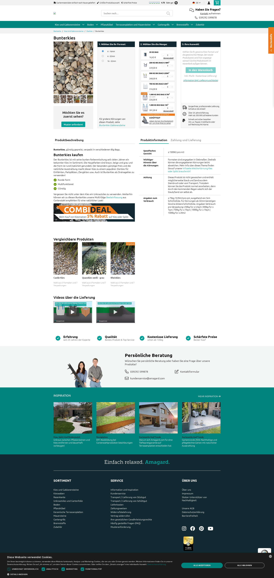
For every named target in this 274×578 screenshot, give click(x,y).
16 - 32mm (111, 61)
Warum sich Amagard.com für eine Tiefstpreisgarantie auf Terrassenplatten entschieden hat (156, 442)
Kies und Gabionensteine (73, 31)
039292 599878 (208, 17)
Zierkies (89, 31)
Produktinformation (154, 140)
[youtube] (210, 528)
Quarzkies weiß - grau (93, 277)
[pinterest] (201, 528)
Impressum (187, 493)
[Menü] (269, 550)
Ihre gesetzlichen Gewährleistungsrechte (131, 519)
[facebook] (192, 528)
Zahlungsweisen (119, 508)
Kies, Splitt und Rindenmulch (67, 437)
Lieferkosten (117, 504)
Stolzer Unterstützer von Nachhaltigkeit (194, 498)
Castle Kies (59, 277)
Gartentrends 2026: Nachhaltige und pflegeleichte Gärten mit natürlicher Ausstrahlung (199, 442)
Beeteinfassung (114, 197)
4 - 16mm (111, 51)
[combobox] (132, 13)
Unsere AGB (188, 508)
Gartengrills (59, 519)
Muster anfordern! (73, 124)
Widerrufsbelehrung (121, 511)
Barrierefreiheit (190, 515)
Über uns (186, 489)
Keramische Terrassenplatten (68, 511)
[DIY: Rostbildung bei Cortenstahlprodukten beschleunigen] (115, 417)
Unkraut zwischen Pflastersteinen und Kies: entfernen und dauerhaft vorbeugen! (72, 442)
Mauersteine (60, 515)
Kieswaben (59, 493)
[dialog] (137, 565)
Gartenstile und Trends (150, 437)
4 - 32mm (111, 56)
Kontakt (204, 13)
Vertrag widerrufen (120, 515)
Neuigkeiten (102, 437)
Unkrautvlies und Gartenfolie (68, 500)
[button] (91, 574)
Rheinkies (115, 277)
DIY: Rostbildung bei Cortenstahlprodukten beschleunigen (114, 441)
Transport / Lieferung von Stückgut (128, 497)
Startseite (57, 31)
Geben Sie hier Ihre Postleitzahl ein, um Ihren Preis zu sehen (161, 122)
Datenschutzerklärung (193, 511)
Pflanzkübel (59, 508)
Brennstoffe (60, 523)
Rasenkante (59, 497)
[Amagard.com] (55, 13)
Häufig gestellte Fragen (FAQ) (126, 523)
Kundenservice (118, 493)
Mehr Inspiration (208, 396)
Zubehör (58, 526)
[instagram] (184, 528)
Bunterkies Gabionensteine (112, 125)
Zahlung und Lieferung (186, 140)
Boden (57, 504)
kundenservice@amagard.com (147, 378)
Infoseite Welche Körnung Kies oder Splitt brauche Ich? (190, 170)
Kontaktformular (189, 371)
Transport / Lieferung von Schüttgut (129, 500)
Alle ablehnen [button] (244, 565)
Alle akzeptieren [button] (202, 565)
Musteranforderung (121, 526)
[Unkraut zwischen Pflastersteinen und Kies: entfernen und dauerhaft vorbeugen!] (73, 417)
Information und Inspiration (124, 489)
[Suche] (168, 13)
